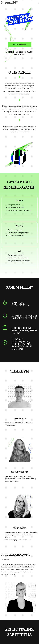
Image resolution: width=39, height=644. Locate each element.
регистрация (19, 44)
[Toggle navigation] (37, 3)
